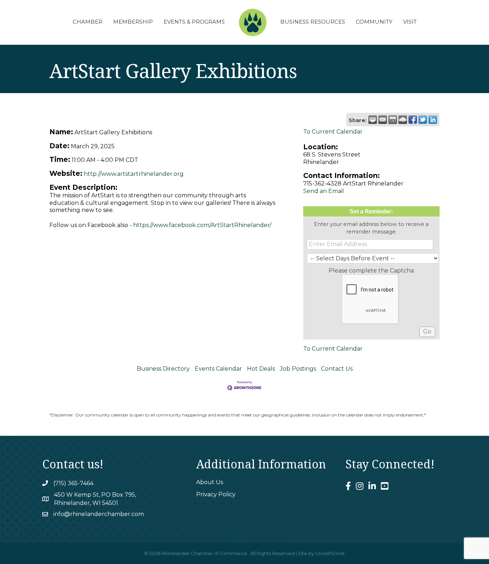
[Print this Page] (372, 119)
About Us (209, 482)
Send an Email (323, 191)
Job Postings (298, 368)
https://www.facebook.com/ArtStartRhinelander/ (202, 225)
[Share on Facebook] (412, 119)
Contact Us (337, 368)
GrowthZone (330, 553)
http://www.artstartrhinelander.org (134, 173)
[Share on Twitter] (422, 119)
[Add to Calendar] (392, 119)
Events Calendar (218, 368)
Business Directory (163, 368)
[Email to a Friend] (382, 119)
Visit (410, 21)
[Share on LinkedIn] (433, 119)
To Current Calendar (333, 131)
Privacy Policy (216, 494)
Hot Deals (261, 368)
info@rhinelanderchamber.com (98, 514)
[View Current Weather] (402, 119)
